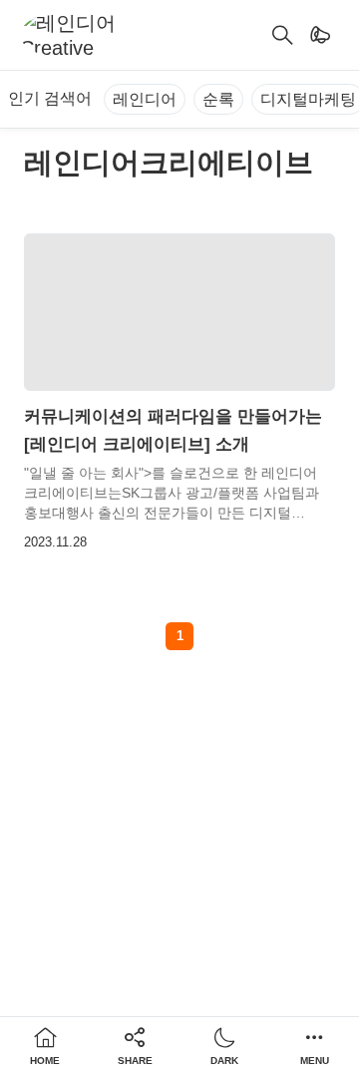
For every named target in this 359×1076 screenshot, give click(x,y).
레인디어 (145, 99)
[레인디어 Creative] (77, 35)
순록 (218, 99)
